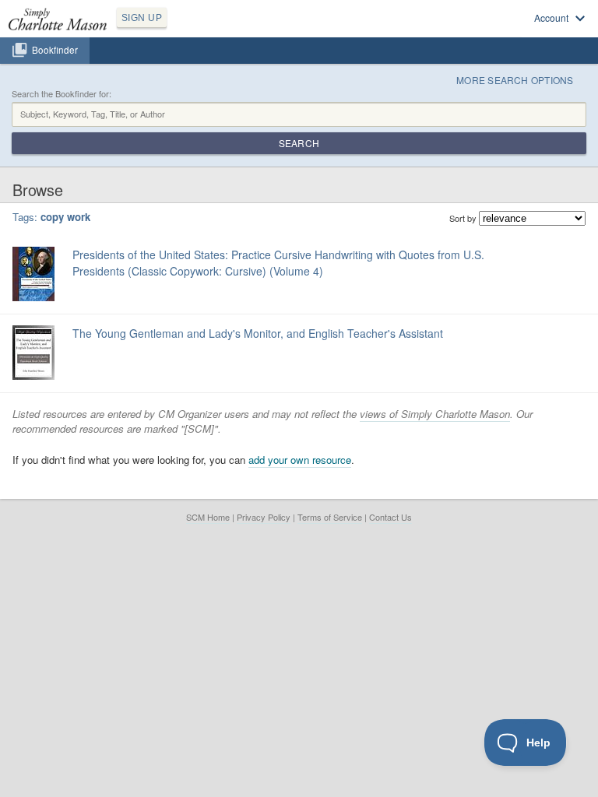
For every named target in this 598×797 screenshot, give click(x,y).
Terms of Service (329, 517)
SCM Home (208, 517)
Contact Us (390, 517)
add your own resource (299, 459)
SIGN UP (141, 17)
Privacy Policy (263, 517)
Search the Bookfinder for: (61, 94)
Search (299, 142)
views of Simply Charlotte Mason (435, 413)
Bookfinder (55, 50)
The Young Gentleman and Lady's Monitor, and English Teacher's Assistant (257, 333)
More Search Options (515, 79)
